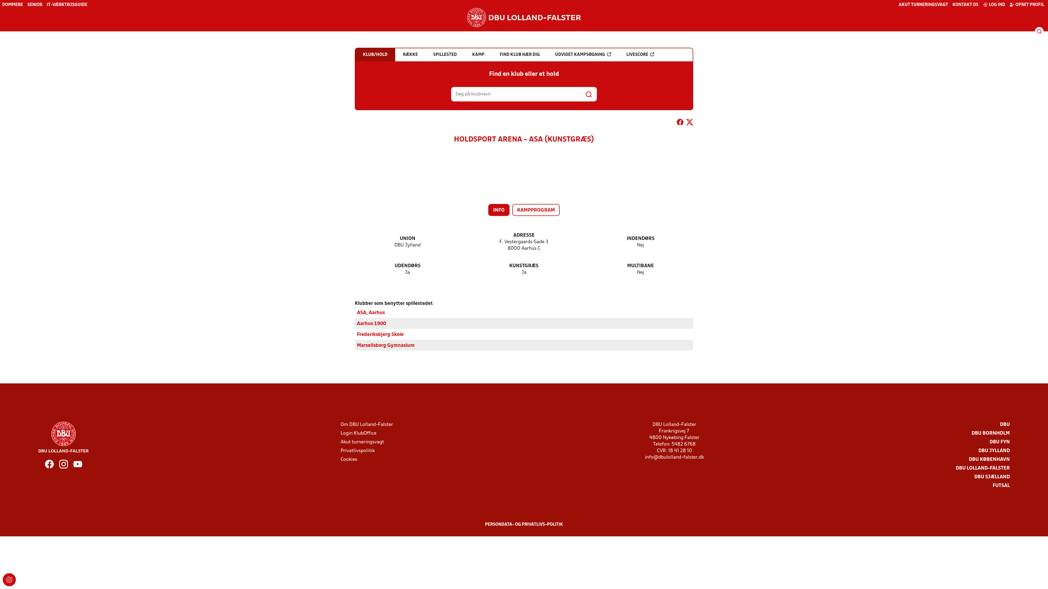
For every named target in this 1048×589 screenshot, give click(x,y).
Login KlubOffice (358, 433)
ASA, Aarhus (371, 313)
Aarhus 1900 (371, 323)
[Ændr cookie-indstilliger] (9, 579)
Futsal (1001, 485)
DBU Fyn (1000, 442)
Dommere (12, 5)
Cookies (349, 459)
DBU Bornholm (991, 433)
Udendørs (408, 266)
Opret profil (1030, 5)
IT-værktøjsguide (67, 5)
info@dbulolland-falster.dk (674, 457)
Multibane (640, 266)
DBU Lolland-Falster (983, 468)
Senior (34, 5)
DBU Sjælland (992, 477)
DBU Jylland (994, 451)
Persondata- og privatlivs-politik (524, 525)
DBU (1005, 424)
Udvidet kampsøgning (580, 55)
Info (499, 210)
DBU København (989, 459)
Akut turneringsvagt (923, 5)
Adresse (524, 235)
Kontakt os (965, 5)
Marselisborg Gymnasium (386, 345)
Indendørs (640, 238)
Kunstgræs (523, 266)
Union (407, 238)
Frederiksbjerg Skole (380, 334)
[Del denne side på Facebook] (680, 123)
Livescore (637, 55)
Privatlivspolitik (358, 451)
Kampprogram (536, 210)
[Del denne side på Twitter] (689, 123)
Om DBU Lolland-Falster (367, 424)
